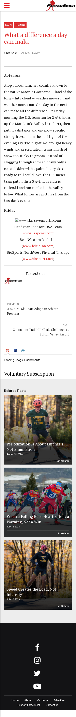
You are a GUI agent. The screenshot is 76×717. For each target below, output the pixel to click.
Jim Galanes (63, 461)
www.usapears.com (38, 233)
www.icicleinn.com (38, 246)
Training (20, 25)
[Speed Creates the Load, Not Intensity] (37, 575)
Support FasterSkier (29, 704)
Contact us (52, 704)
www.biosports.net (38, 258)
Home (15, 700)
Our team (42, 700)
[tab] (8, 351)
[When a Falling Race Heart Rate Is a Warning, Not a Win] (37, 502)
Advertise (59, 700)
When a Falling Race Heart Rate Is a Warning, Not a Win (38, 519)
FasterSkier (10, 52)
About (28, 700)
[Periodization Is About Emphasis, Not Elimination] (37, 430)
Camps (8, 25)
